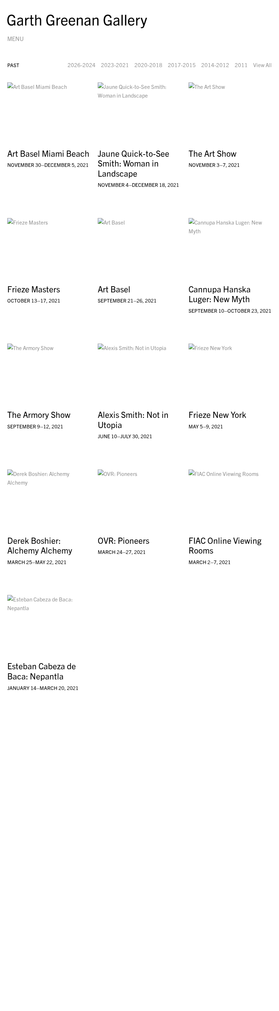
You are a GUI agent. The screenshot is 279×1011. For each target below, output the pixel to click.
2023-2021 (115, 64)
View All (262, 64)
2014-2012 (215, 64)
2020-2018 (148, 64)
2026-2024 (82, 64)
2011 (241, 64)
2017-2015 (182, 64)
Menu (15, 38)
